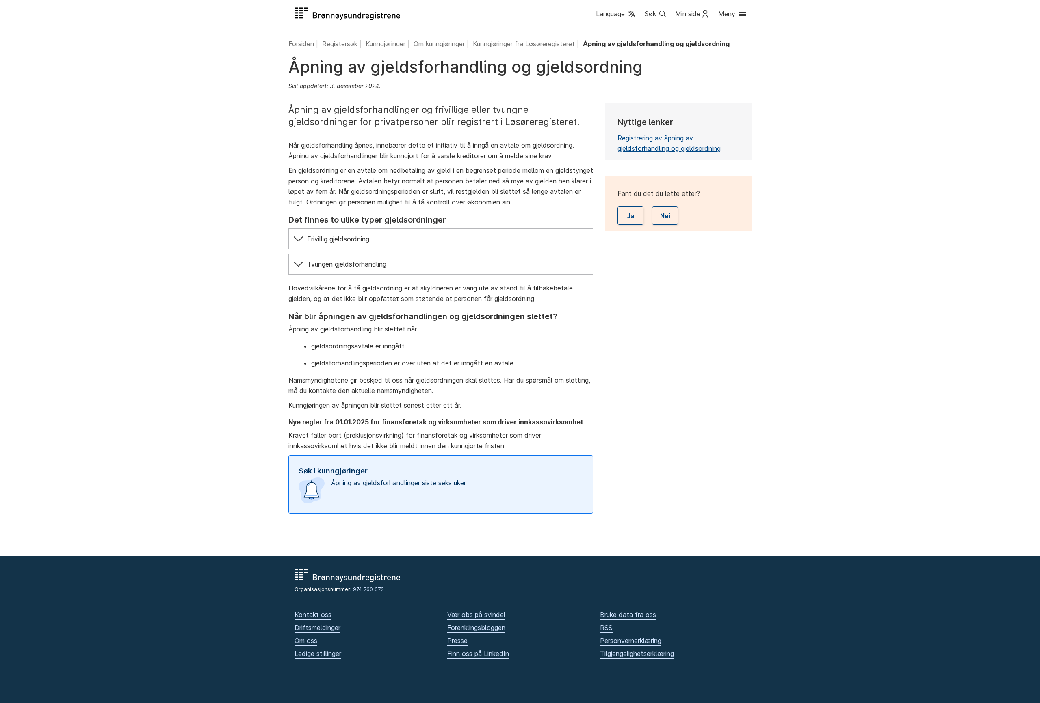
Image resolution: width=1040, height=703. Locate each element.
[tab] (440, 238)
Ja (631, 216)
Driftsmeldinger (317, 627)
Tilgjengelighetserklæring (637, 653)
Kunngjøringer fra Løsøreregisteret (524, 44)
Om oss (306, 640)
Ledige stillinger (318, 653)
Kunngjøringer (385, 44)
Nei (665, 216)
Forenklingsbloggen (476, 627)
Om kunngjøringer (439, 44)
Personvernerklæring (630, 640)
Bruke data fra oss (628, 615)
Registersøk (340, 44)
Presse (457, 640)
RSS (606, 627)
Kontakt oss (313, 615)
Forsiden (301, 44)
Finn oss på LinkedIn (478, 653)
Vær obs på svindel (476, 615)
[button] (616, 14)
